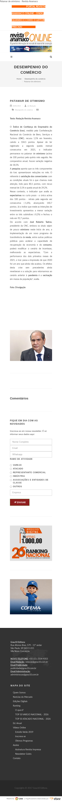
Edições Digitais (20, 701)
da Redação (31, 106)
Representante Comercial (29, 472)
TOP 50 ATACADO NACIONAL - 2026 (33, 719)
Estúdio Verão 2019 (24, 732)
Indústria (19, 476)
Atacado (18, 469)
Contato (16, 758)
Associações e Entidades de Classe (30, 481)
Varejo (17, 465)
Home (19, 79)
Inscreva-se (20, 736)
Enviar (21, 502)
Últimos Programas (24, 741)
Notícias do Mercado (23, 697)
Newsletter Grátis (23, 754)
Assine (16, 745)
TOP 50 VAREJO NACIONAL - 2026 (31, 715)
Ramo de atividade (21, 459)
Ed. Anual (17, 723)
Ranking (16, 706)
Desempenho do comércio (35, 79)
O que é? (19, 710)
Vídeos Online (19, 728)
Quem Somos (19, 693)
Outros (17, 486)
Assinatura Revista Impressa (28, 750)
